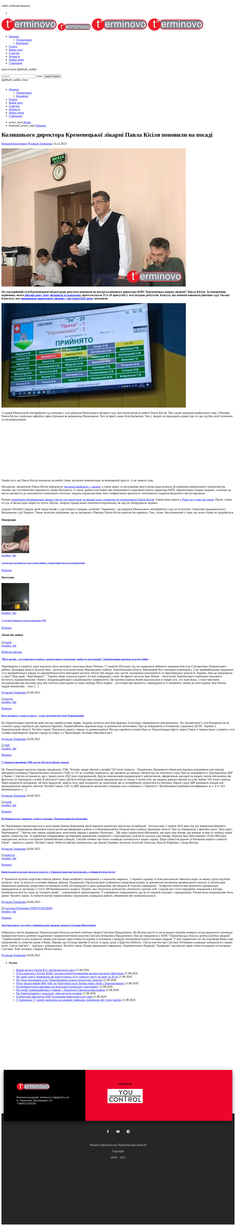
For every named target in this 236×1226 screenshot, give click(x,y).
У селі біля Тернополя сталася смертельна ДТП (23, 620)
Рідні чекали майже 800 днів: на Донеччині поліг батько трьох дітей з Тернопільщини (70, 983)
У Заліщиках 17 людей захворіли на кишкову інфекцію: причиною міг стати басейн (68, 999)
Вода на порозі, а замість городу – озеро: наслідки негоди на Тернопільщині (42, 715)
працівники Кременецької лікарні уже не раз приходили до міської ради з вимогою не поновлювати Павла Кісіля (82, 499)
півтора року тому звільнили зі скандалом (53, 295)
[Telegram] (128, 1131)
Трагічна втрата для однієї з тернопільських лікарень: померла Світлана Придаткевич (48, 925)
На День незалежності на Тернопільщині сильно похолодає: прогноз (59, 980)
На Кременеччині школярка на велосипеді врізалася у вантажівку (57, 986)
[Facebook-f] (108, 1131)
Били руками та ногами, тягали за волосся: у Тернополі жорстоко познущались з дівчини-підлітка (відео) (58, 871)
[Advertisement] (112, 450)
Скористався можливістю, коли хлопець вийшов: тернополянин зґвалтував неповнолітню (43, 563)
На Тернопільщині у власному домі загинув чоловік (49, 993)
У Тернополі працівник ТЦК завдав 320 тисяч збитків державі (35, 762)
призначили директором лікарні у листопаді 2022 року (57, 298)
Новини (6, 143)
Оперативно (19, 143)
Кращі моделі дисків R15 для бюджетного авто (45, 970)
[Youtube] (118, 1131)
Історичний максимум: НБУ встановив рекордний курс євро (54, 996)
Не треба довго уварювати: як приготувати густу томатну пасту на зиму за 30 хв (67, 976)
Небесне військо (11, 651)
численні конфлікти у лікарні (82, 486)
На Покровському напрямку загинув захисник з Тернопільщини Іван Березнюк (44, 818)
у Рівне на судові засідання (197, 499)
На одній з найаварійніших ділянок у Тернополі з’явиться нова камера (60, 990)
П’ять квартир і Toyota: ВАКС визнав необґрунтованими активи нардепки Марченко (70, 973)
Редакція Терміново (40, 143)
